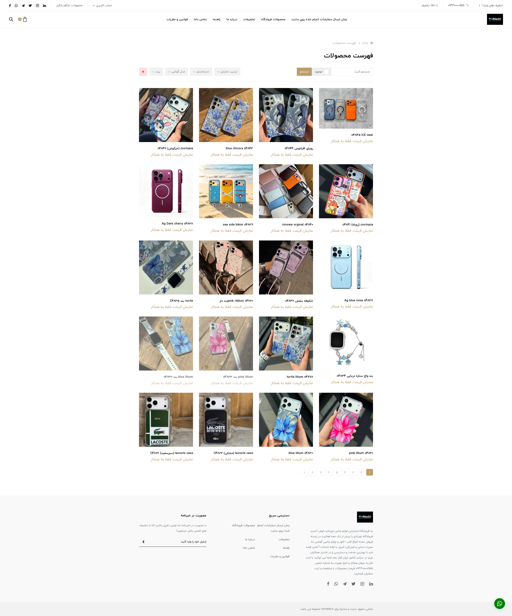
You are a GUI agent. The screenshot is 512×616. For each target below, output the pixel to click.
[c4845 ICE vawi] (346, 108)
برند (157, 72)
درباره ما (231, 19)
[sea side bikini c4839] (226, 191)
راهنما (216, 19)
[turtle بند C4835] (166, 267)
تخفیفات (249, 19)
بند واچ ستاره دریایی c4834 (355, 376)
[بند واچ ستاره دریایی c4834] (346, 343)
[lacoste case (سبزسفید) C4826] (166, 419)
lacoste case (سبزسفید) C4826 (171, 453)
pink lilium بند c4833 (238, 377)
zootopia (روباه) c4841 (357, 225)
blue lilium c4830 (301, 453)
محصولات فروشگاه (273, 19)
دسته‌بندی (202, 72)
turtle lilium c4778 (300, 377)
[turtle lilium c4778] (286, 343)
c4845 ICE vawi (362, 135)
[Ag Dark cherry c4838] (166, 190)
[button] (22, 19)
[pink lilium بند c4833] (226, 343)
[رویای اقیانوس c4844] (286, 115)
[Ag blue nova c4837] (346, 267)
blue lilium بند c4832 (178, 377)
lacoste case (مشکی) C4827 (233, 453)
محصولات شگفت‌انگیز (69, 5)
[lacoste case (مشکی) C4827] (226, 419)
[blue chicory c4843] (226, 115)
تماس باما (200, 19)
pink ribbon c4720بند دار (236, 301)
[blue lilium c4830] (286, 419)
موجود (318, 72)
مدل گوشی (178, 72)
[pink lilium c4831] (346, 419)
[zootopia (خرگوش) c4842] (166, 115)
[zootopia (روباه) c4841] (346, 191)
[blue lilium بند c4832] (166, 343)
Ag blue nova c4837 (358, 300)
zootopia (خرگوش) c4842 (175, 148)
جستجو (304, 72)
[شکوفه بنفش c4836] (286, 267)
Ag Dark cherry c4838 (177, 224)
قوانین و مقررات (177, 19)
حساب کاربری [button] (103, 5)
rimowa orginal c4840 (297, 225)
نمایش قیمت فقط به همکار (352, 141)
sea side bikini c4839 (238, 225)
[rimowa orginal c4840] (286, 191)
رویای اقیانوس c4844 (299, 148)
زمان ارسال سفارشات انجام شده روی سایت (319, 19)
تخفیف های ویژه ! (492, 5)
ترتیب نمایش (228, 72)
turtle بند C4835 (181, 301)
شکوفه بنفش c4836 (299, 301)
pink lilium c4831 (361, 453)
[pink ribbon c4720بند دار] (226, 267)
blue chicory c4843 (239, 148)
